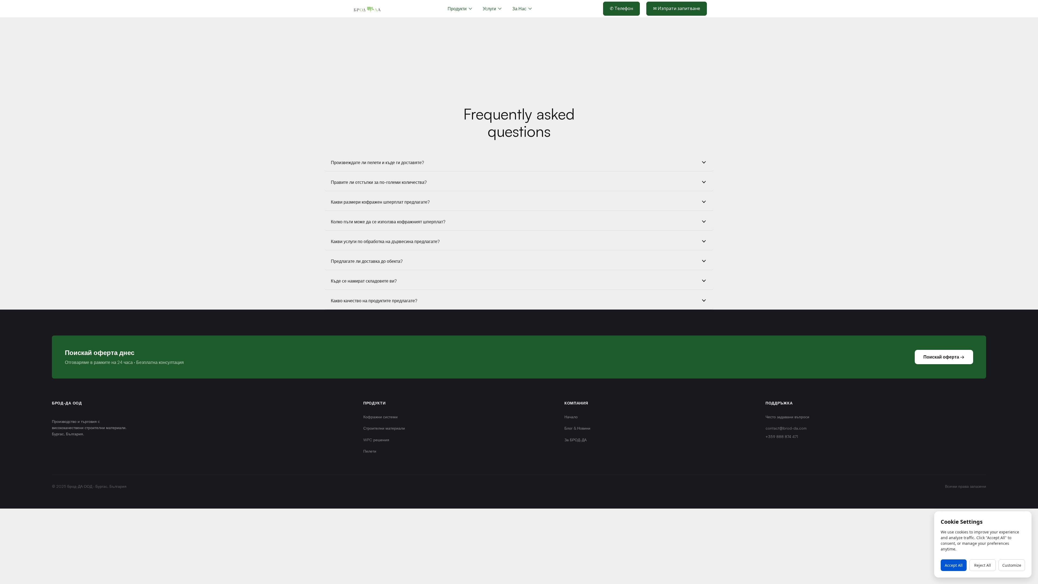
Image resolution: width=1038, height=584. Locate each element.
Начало (571, 416)
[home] (367, 9)
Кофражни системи (380, 416)
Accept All (954, 565)
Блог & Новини (577, 428)
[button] (492, 8)
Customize (1011, 565)
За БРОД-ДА (575, 439)
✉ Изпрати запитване (676, 8)
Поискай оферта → (943, 357)
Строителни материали (384, 428)
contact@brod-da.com (786, 428)
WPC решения (376, 439)
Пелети (369, 451)
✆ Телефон (621, 8)
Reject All (982, 565)
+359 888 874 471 (782, 436)
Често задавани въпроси (787, 416)
